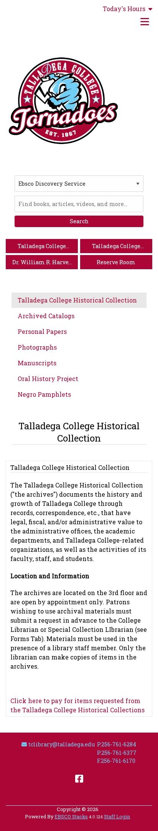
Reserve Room (116, 262)
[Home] (63, 100)
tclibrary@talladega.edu (61, 744)
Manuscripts (37, 363)
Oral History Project (48, 379)
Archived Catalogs (46, 316)
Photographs (37, 347)
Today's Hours (124, 9)
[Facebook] (79, 778)
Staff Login (117, 816)
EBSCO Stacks (71, 816)
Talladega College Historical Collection (77, 300)
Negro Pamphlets (44, 394)
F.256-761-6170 (116, 760)
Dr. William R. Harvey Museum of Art (42, 263)
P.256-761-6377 (117, 752)
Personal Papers (42, 331)
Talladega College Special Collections (116, 247)
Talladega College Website (42, 247)
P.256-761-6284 (116, 744)
